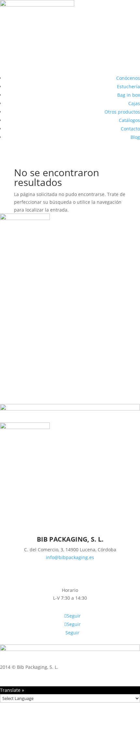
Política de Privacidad (116, 674)
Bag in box (128, 95)
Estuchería (128, 86)
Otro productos (70, 299)
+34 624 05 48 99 (70, 565)
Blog (135, 137)
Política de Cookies (68, 674)
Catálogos (129, 120)
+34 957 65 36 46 (70, 572)
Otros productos (122, 112)
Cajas (134, 103)
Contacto (130, 129)
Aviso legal (31, 674)
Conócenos (128, 78)
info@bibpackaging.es (70, 557)
